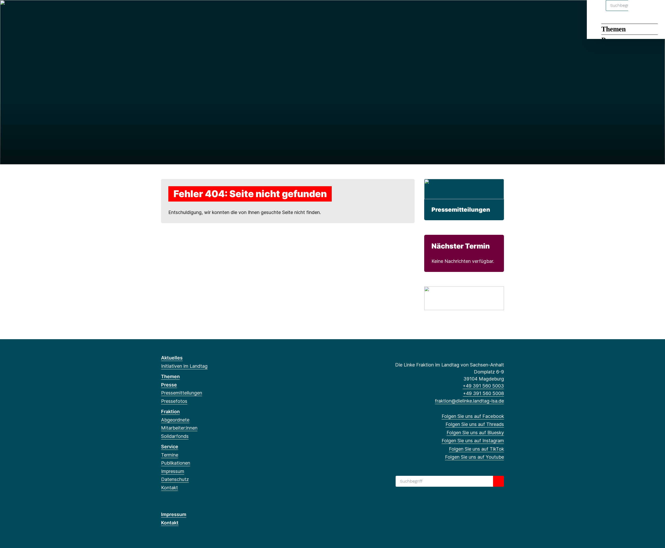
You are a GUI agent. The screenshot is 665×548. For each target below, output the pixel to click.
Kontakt (169, 487)
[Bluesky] (181, 11)
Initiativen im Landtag (184, 366)
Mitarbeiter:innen (179, 428)
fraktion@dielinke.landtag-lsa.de (469, 401)
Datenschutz (175, 479)
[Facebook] (164, 11)
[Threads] (172, 11)
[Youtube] (206, 11)
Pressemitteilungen (460, 209)
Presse (169, 384)
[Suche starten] (498, 481)
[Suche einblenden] (638, 10)
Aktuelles (172, 357)
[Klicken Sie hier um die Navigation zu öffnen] (654, 10)
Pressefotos (174, 401)
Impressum (172, 471)
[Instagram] (189, 11)
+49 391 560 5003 (483, 386)
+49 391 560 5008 (483, 393)
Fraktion (170, 411)
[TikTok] (198, 11)
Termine (169, 455)
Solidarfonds (175, 436)
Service (169, 446)
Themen (613, 29)
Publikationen (175, 463)
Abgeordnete (175, 420)
